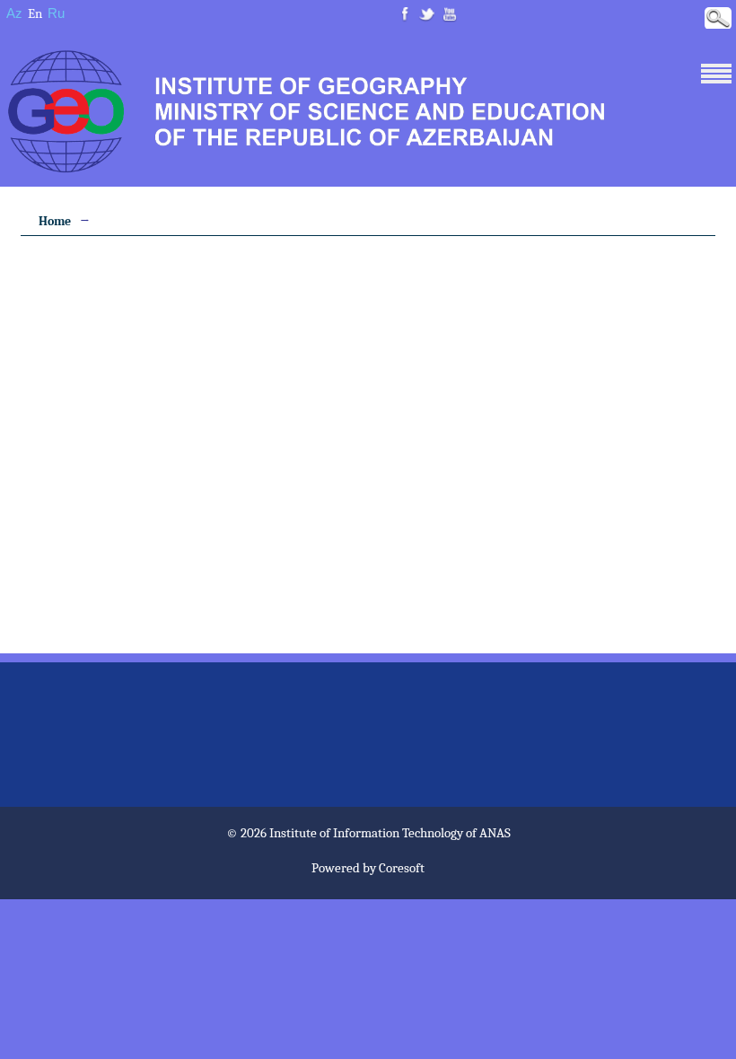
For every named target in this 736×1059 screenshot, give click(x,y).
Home (55, 221)
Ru (56, 13)
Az (14, 13)
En (35, 13)
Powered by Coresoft (368, 868)
